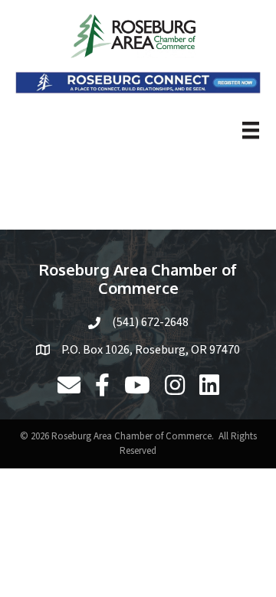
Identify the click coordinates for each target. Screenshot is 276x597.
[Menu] (251, 130)
